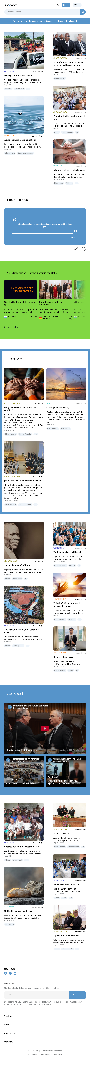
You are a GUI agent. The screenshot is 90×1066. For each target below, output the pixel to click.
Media (70, 670)
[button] (38, 71)
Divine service (52, 429)
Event (64, 898)
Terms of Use (46, 1054)
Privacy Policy (33, 1054)
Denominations (60, 565)
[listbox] (77, 5)
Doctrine (71, 619)
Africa (56, 132)
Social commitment (25, 153)
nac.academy (37, 21)
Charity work (19, 89)
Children (69, 183)
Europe (72, 565)
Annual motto (59, 78)
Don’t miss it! (71, 21)
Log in (66, 5)
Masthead (58, 1054)
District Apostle (25, 434)
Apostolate (17, 579)
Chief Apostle (67, 132)
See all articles (11, 327)
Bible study (58, 183)
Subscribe (77, 995)
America (8, 89)
